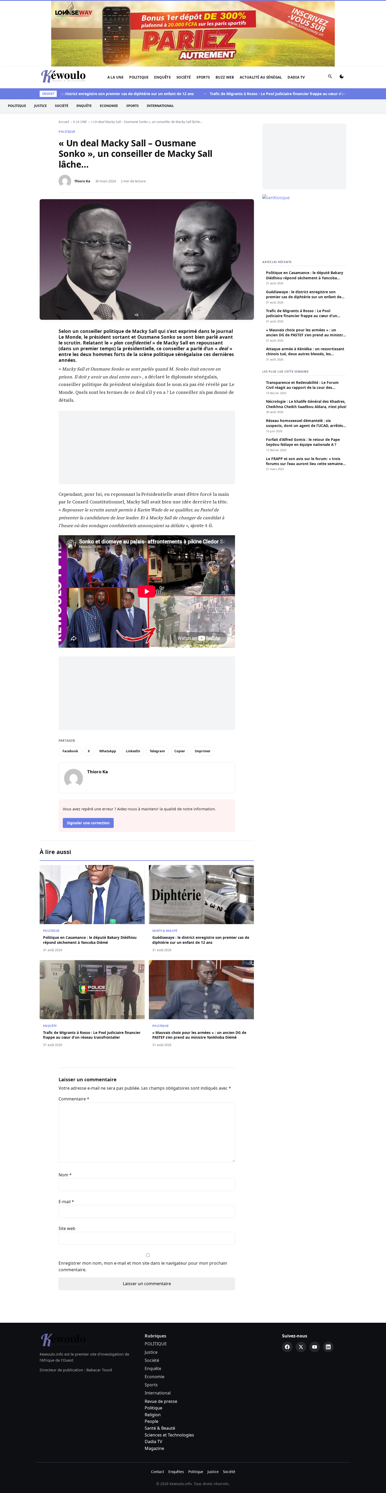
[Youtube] (314, 1280)
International (160, 39)
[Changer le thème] (341, 11)
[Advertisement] (147, 381)
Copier (179, 684)
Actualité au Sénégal (261, 10)
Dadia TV (296, 10)
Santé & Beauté (165, 864)
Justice (40, 39)
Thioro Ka (82, 114)
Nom (65, 1108)
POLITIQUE (139, 10)
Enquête (162, 10)
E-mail (66, 1135)
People (151, 1355)
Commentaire (74, 1032)
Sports (203, 10)
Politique (153, 1341)
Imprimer (203, 684)
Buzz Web (225, 10)
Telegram (157, 684)
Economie (109, 39)
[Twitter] (301, 1280)
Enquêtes (176, 1405)
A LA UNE (115, 10)
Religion (153, 1348)
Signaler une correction (88, 756)
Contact (157, 1405)
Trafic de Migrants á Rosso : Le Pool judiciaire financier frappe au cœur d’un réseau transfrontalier (271, 27)
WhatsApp (107, 684)
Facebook (70, 684)
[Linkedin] (328, 1280)
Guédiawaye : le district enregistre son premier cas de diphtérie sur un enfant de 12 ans (87, 27)
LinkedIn (133, 684)
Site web (67, 1162)
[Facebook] (287, 1280)
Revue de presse (161, 1335)
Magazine (154, 1382)
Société (183, 10)
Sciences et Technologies (169, 1368)
